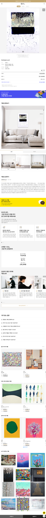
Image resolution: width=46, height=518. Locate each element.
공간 (11, 151)
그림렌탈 (18, 6)
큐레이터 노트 (4, 179)
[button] (1, 242)
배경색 (34, 151)
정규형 (6, 62)
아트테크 (23, 6)
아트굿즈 (27, 6)
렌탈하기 (34, 516)
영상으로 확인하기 (22, 305)
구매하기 (11, 516)
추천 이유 (9, 179)
